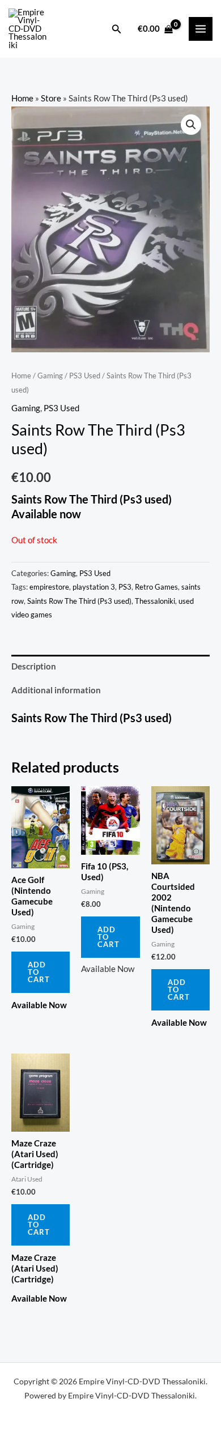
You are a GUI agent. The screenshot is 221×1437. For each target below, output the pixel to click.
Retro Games (156, 586)
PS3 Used (84, 375)
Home (22, 98)
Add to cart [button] (39, 972)
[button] (117, 29)
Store (51, 98)
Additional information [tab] (56, 690)
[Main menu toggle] (200, 29)
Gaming (50, 375)
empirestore (49, 586)
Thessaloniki (155, 600)
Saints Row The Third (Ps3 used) (79, 600)
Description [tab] (33, 666)
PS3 (124, 586)
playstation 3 (94, 586)
